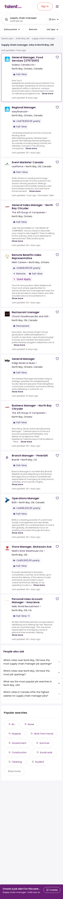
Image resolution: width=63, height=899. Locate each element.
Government (19, 743)
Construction (19, 752)
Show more (47, 93)
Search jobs (7, 39)
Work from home (43, 733)
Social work (46, 752)
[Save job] (57, 57)
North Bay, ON (22, 39)
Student (39, 761)
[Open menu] (57, 6)
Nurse (31, 724)
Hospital (16, 733)
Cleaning (17, 761)
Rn (13, 724)
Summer (44, 743)
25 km (52, 19)
